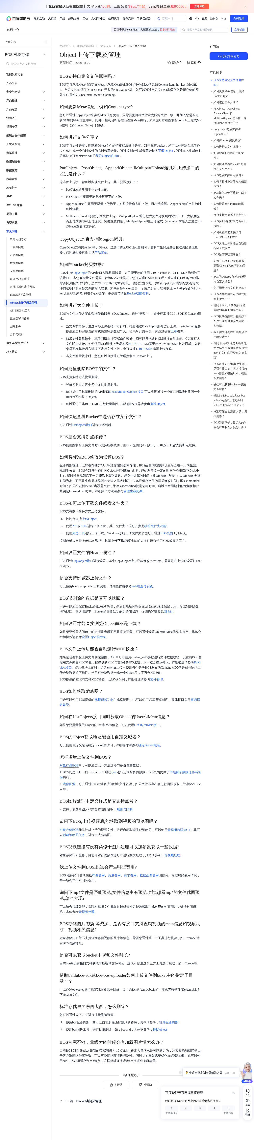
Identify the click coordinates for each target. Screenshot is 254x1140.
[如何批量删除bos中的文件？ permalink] (120, 369)
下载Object (165, 150)
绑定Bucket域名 (149, 745)
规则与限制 (125, 809)
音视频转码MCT (178, 829)
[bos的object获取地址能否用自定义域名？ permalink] (145, 737)
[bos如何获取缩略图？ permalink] (107, 691)
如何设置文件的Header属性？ (229, 206)
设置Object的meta (94, 637)
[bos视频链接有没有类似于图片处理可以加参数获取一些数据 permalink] (183, 847)
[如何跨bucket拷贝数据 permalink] (108, 265)
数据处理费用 (149, 875)
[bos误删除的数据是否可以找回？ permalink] (129, 598)
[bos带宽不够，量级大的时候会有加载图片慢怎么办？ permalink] (168, 1042)
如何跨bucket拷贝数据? (227, 140)
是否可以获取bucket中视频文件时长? (230, 387)
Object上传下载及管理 (24, 302)
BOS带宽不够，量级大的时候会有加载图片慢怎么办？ (230, 425)
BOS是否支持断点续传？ (229, 175)
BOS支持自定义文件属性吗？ (229, 82)
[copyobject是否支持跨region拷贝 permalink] (128, 239)
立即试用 (239, 29)
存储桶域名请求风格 (22, 286)
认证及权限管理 (19, 278)
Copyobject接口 (82, 561)
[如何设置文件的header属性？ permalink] (120, 553)
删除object (160, 1029)
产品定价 (100, 252)
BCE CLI (134, 343)
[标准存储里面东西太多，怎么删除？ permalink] (133, 1007)
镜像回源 (69, 784)
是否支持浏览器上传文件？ (230, 214)
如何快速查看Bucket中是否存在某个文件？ (230, 166)
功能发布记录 (14, 74)
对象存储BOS (69, 830)
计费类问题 (17, 255)
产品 (62, 18)
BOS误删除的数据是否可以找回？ (230, 223)
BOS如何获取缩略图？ (227, 254)
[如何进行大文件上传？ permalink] (107, 305)
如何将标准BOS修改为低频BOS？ (230, 184)
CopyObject (80, 272)
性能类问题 (17, 263)
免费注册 (238, 18)
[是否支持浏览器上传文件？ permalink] (116, 578)
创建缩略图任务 (74, 835)
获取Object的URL (108, 156)
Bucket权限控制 (138, 293)
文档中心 (12, 29)
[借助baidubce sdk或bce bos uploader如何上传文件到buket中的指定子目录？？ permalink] (77, 975)
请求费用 (130, 875)
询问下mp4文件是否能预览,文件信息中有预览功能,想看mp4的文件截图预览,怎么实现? (231, 350)
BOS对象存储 (17, 54)
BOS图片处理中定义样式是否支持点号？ (230, 296)
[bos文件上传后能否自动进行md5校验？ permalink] (142, 649)
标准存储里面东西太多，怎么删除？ (230, 414)
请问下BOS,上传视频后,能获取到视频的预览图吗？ (229, 308)
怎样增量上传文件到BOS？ (230, 287)
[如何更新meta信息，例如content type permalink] (137, 107)
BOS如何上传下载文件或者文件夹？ (230, 195)
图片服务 (15, 326)
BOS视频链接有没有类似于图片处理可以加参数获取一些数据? (230, 321)
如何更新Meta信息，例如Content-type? (229, 93)
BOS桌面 (166, 533)
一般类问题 (17, 247)
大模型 (52, 18)
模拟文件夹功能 (155, 526)
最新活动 (39, 18)
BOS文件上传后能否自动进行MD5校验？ (230, 246)
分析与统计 (17, 334)
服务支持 (128, 18)
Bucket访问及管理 (21, 294)
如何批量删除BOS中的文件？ (229, 155)
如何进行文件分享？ (226, 102)
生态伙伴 (113, 18)
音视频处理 (172, 855)
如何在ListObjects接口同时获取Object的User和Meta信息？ (230, 265)
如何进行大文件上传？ (227, 146)
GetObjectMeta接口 (147, 725)
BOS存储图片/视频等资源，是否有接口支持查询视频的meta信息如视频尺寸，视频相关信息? (230, 371)
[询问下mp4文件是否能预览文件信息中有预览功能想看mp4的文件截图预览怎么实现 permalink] (88, 892)
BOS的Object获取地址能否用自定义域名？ (230, 279)
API (74, 526)
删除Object (157, 404)
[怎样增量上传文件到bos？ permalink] (116, 757)
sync (114, 772)
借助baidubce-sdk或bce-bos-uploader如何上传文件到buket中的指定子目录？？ (230, 400)
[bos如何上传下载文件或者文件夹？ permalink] (133, 503)
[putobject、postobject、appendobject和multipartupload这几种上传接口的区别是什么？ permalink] (90, 168)
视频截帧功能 (104, 699)
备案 (204, 18)
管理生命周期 (132, 491)
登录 (223, 18)
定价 (85, 18)
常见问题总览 (18, 239)
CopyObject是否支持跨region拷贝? (227, 132)
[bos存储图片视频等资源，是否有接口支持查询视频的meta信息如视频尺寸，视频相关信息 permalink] (100, 924)
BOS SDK (146, 349)
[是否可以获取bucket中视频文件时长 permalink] (134, 955)
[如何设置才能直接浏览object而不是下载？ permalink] (145, 624)
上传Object (89, 519)
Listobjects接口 (82, 425)
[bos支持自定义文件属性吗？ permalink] (120, 76)
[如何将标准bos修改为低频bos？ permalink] (129, 457)
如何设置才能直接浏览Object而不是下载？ (227, 235)
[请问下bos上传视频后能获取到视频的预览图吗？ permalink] (162, 821)
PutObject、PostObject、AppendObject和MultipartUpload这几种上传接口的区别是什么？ (230, 115)
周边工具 (78, 533)
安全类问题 (17, 270)
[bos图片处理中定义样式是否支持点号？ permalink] (142, 801)
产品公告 (11, 83)
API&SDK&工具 (20, 310)
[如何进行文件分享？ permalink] (103, 137)
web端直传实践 (142, 586)
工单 (174, 331)
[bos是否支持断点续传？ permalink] (111, 437)
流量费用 (114, 875)
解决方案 (73, 18)
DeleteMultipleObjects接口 (126, 391)
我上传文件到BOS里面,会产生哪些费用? (230, 334)
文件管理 (156, 679)
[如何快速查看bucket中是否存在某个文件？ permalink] (146, 417)
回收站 (168, 611)
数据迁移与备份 (19, 318)
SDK (84, 526)
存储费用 (98, 875)
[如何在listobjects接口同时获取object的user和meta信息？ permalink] (174, 717)
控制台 (214, 18)
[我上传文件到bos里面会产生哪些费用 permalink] (141, 867)
